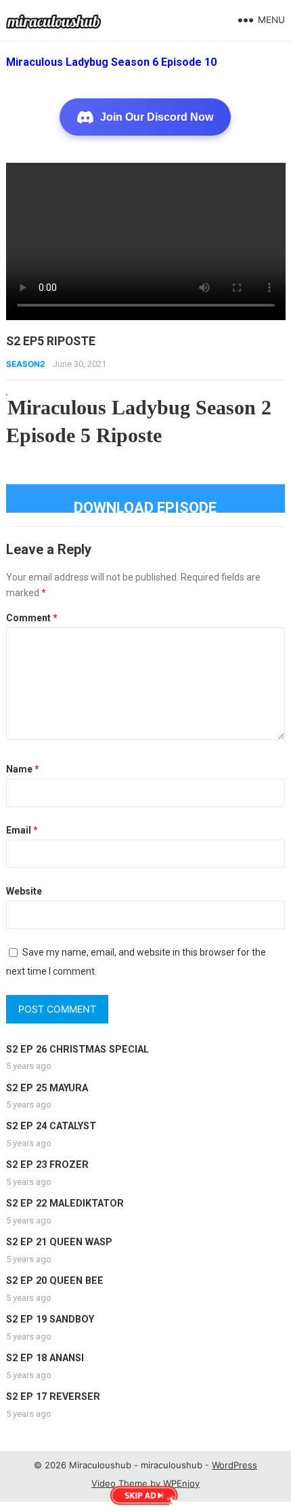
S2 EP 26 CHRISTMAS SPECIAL (77, 1049)
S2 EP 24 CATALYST (51, 1126)
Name (22, 769)
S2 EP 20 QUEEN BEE (55, 1281)
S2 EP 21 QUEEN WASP (59, 1242)
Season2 (25, 364)
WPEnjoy (181, 1483)
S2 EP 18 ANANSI (45, 1358)
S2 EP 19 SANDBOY (50, 1319)
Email (22, 830)
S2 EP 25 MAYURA (47, 1088)
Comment (32, 617)
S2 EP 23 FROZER (47, 1165)
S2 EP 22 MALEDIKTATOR (65, 1203)
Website (24, 891)
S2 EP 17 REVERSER (53, 1397)
